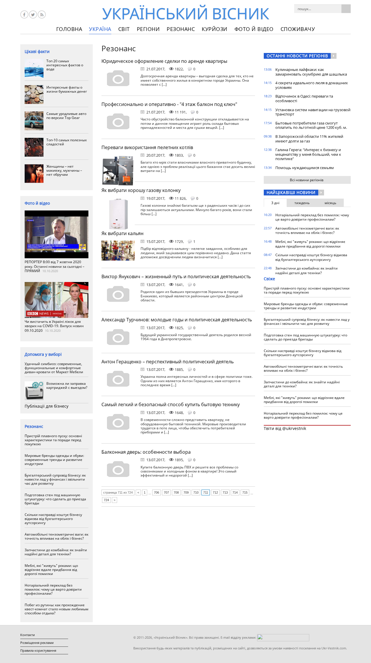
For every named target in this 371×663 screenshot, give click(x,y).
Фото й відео (254, 28)
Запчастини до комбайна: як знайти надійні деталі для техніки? (56, 551)
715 (245, 492)
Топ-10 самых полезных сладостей (66, 142)
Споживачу (298, 28)
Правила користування (38, 650)
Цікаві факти (37, 51)
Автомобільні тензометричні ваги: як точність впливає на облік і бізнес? (56, 536)
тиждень (302, 202)
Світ (124, 28)
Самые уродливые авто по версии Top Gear (66, 115)
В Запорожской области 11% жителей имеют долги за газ (309, 139)
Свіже (269, 278)
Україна (100, 28)
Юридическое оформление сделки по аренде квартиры (164, 61)
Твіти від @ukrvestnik (285, 428)
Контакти (27, 635)
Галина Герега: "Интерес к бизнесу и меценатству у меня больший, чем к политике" (308, 154)
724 (106, 500)
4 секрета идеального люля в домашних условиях (311, 85)
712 (215, 492)
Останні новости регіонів (297, 55)
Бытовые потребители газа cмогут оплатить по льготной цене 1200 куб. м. (311, 125)
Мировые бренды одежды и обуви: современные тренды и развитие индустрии (54, 459)
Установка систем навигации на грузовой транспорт (312, 112)
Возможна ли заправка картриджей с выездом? (66, 385)
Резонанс (181, 28)
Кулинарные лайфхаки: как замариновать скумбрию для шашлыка (311, 72)
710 (196, 492)
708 (176, 492)
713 (225, 492)
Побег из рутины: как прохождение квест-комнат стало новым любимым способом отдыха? (56, 609)
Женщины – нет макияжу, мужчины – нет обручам (64, 170)
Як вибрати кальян (122, 233)
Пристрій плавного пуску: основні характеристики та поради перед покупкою (53, 439)
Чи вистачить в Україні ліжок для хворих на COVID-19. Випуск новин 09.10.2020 (54, 326)
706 (156, 492)
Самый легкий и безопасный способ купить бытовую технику (170, 404)
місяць (330, 202)
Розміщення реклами (37, 642)
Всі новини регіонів (306, 179)
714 (235, 492)
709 (186, 492)
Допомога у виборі (43, 354)
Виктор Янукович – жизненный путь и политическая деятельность (176, 276)
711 (205, 492)
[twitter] (33, 14)
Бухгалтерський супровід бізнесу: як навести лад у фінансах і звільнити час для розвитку (55, 479)
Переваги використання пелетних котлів (147, 147)
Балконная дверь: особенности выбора (146, 452)
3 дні (275, 202)
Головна (69, 28)
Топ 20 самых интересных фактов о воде (64, 65)
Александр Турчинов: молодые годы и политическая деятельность (176, 319)
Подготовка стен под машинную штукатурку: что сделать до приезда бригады (55, 499)
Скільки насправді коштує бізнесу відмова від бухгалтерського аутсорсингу (53, 518)
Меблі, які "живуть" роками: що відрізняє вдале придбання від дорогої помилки (51, 569)
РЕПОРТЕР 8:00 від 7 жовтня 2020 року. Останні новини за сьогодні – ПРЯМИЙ (54, 266)
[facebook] (24, 14)
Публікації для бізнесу (46, 406)
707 (166, 492)
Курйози (215, 28)
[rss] (42, 14)
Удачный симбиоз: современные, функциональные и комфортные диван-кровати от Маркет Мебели (54, 367)
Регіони (148, 28)
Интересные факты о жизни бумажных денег (66, 89)
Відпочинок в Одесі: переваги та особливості (304, 98)
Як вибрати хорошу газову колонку (141, 190)
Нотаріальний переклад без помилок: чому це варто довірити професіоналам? (53, 589)
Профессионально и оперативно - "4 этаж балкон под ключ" (169, 104)
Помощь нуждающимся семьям (304, 167)
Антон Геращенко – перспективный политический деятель (167, 361)
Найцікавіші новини (291, 192)
